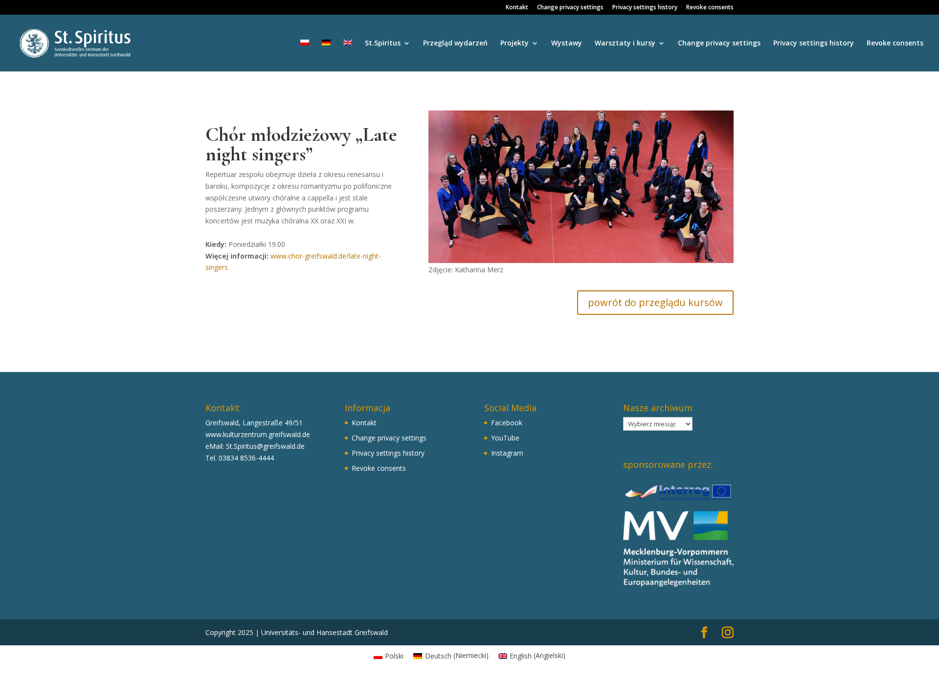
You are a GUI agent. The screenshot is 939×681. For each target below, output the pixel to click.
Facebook (506, 422)
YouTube (505, 437)
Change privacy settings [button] (570, 7)
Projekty (514, 43)
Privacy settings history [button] (644, 7)
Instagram (507, 453)
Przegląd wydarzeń (455, 43)
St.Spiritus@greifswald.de (265, 446)
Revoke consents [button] (710, 7)
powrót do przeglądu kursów (655, 302)
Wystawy (566, 43)
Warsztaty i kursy (625, 43)
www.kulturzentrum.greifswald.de (257, 434)
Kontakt (517, 7)
